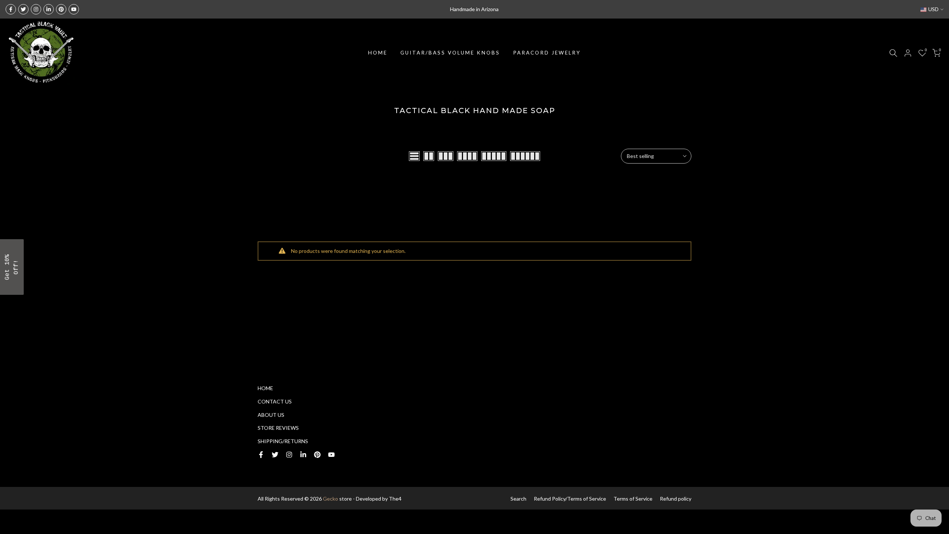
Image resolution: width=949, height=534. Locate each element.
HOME (377, 53)
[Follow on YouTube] (74, 9)
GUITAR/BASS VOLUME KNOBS (450, 53)
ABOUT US (271, 415)
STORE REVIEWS (278, 428)
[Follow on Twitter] (23, 9)
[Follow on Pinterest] (61, 9)
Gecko (330, 498)
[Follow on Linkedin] (48, 9)
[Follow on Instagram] (36, 9)
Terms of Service (633, 498)
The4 (395, 498)
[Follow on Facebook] (11, 9)
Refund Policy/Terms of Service (570, 498)
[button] (12, 267)
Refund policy (675, 498)
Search (518, 498)
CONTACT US (275, 401)
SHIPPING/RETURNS (283, 441)
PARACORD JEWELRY (547, 53)
